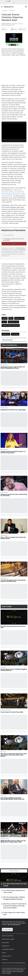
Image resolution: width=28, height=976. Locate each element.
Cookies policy (5, 946)
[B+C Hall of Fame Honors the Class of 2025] (14, 880)
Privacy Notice (22, 249)
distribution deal (13, 322)
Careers (4, 952)
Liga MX (4, 318)
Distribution (12, 10)
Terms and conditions (7, 935)
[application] (14, 130)
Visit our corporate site (14, 924)
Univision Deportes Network (10, 325)
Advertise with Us (6, 956)
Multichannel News (17, 23)
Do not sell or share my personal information (13, 963)
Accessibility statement (8, 949)
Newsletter (23, 29)
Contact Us (4, 959)
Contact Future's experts (8, 939)
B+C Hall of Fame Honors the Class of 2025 (15, 885)
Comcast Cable (19, 318)
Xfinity (11, 318)
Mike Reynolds (7, 23)
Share (5, 29)
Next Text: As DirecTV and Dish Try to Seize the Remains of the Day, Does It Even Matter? (15, 906)
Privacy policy (5, 942)
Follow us (15, 29)
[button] (2, 6)
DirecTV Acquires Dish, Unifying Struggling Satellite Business (14, 898)
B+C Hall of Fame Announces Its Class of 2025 (14, 891)
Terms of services (20, 248)
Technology (4, 10)
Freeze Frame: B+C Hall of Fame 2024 (14, 913)
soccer (4, 322)
